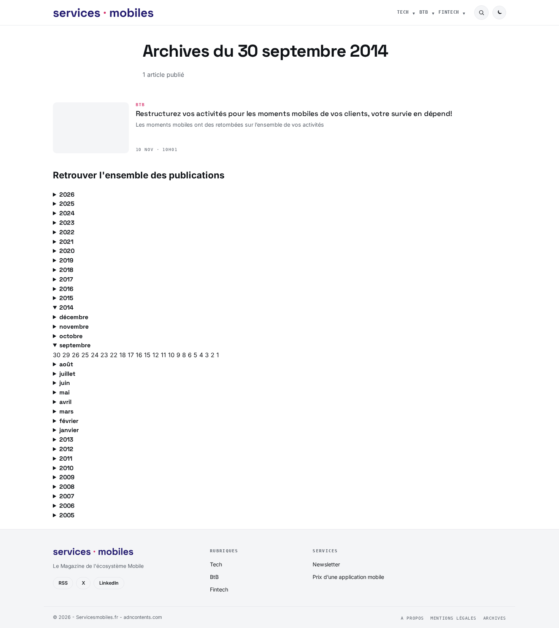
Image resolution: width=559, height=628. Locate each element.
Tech (403, 12)
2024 (67, 213)
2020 (67, 251)
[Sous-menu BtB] (433, 13)
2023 (67, 223)
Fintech (448, 12)
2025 (67, 204)
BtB (423, 12)
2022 (67, 232)
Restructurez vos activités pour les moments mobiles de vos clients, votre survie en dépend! (294, 113)
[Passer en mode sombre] (499, 12)
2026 (67, 195)
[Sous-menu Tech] (414, 13)
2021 (66, 242)
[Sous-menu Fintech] (464, 13)
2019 (66, 260)
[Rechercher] (481, 12)
